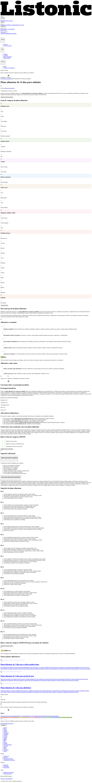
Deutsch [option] (5, 730)
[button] (2, 36)
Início (2, 78)
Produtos (3, 25)
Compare (7, 25)
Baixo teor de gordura (31, 717)
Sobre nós (5, 765)
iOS (5, 33)
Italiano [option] (5, 739)
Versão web (6, 756)
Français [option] (5, 737)
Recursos (3, 20)
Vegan (51, 717)
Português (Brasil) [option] (7, 744)
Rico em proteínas (22, 717)
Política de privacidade (8, 772)
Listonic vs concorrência (9, 29)
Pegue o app (3, 30)
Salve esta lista (4, 305)
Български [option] (6, 750)
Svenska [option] (5, 735)
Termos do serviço (7, 773)
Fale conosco (6, 767)
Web (9, 33)
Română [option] (5, 743)
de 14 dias (66, 717)
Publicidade (6, 766)
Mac (16, 33)
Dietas (2, 29)
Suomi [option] (4, 742)
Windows (12, 33)
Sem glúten (3, 717)
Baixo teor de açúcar (40, 717)
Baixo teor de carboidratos (12, 717)
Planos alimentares (13, 25)
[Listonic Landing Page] (46, 15)
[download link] (3, 723)
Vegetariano (47, 717)
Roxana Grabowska (10, 88)
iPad (7, 33)
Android (2, 33)
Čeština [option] (5, 738)
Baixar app (3, 32)
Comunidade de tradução (9, 760)
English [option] (5, 727)
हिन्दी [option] (4, 740)
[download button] (4, 76)
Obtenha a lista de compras (7, 97)
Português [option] (5, 734)
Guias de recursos (9, 20)
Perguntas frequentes (8, 758)
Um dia (70, 717)
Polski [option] (4, 729)
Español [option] (5, 731)
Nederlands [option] (6, 733)
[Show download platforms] (7, 32)
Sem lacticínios (56, 717)
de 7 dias (62, 717)
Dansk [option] (4, 747)
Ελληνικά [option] (5, 746)
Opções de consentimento (6, 778)
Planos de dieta (20, 25)
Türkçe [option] (5, 751)
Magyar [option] (5, 748)
